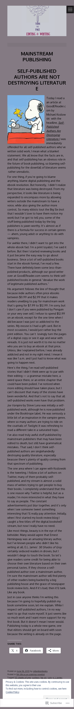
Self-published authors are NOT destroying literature (37, 80)
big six (44, 677)
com (50, 677)
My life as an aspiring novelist (30, 674)
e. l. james (57, 677)
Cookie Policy (12, 692)
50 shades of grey (23, 677)
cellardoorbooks (40, 671)
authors (35, 677)
